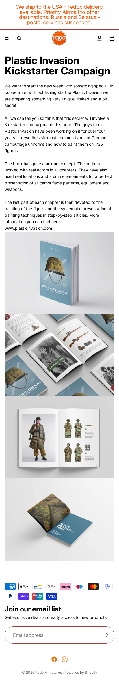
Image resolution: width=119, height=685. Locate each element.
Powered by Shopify (80, 672)
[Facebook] (54, 659)
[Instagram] (64, 659)
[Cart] (112, 38)
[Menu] (6, 38)
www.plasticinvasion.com (28, 228)
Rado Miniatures (49, 672)
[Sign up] (106, 635)
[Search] (19, 38)
